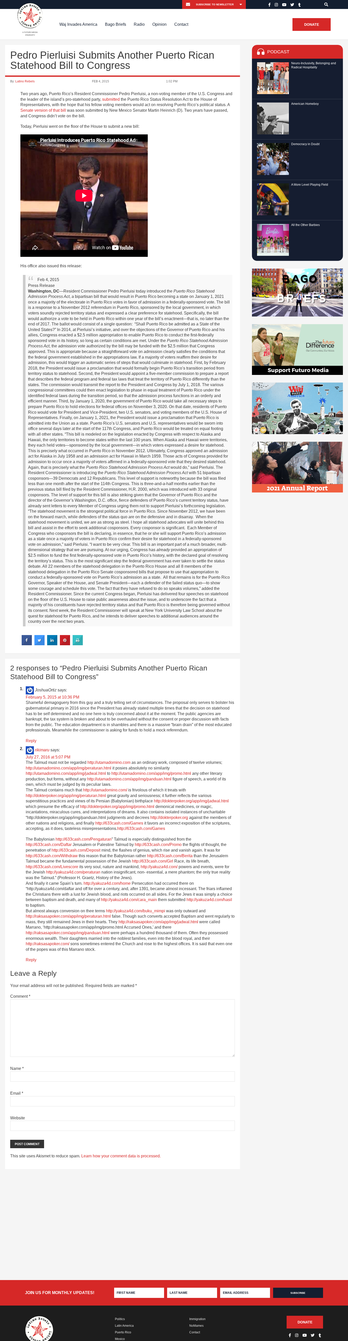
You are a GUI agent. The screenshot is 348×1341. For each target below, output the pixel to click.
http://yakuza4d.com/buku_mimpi (135, 911)
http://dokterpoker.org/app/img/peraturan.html (66, 795)
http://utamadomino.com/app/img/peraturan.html (68, 768)
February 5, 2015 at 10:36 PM (52, 697)
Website (17, 1118)
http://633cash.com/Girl (152, 861)
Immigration (197, 1319)
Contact (181, 24)
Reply (31, 741)
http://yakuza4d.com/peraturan (73, 872)
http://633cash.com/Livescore (52, 867)
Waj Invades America (78, 24)
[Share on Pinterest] (65, 643)
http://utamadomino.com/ (105, 790)
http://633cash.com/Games (119, 823)
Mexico (120, 1339)
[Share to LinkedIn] (52, 643)
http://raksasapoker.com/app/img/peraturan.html (68, 916)
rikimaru (42, 750)
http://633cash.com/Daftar (49, 844)
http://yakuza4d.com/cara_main (129, 899)
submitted (111, 99)
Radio (139, 24)
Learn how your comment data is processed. (121, 1156)
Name (17, 1068)
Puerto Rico (123, 1332)
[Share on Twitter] (39, 643)
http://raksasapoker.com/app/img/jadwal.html (158, 922)
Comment (20, 996)
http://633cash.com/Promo (158, 844)
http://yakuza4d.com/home (107, 883)
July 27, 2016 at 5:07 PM (48, 757)
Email (16, 1093)
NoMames (196, 1325)
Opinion (159, 24)
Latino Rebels (25, 81)
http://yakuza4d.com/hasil (209, 899)
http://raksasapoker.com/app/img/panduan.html (68, 933)
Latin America (124, 1325)
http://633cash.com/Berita (170, 856)
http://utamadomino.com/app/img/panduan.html (129, 779)
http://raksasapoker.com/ (47, 944)
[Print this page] (78, 643)
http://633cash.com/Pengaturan (84, 839)
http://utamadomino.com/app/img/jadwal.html (66, 773)
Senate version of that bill (43, 110)
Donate (311, 24)
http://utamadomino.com (108, 762)
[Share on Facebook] (27, 643)
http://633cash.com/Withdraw (52, 856)
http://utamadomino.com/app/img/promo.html (151, 773)
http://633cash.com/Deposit (75, 850)
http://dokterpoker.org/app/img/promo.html (117, 806)
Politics (120, 1319)
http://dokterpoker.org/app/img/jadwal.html (191, 801)
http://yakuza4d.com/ (159, 867)
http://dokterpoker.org (169, 817)
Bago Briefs (115, 24)
